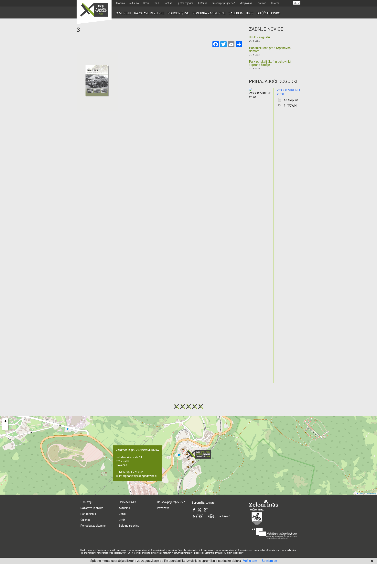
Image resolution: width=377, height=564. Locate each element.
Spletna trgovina (185, 3)
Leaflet (360, 493)
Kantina (168, 3)
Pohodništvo (178, 13)
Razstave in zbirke (149, 13)
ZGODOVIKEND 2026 (288, 92)
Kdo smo (120, 3)
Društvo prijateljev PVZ (223, 3)
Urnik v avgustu (259, 37)
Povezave (261, 3)
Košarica (202, 3)
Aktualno (134, 3)
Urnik (146, 3)
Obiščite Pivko (268, 13)
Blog (249, 13)
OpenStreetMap (371, 493)
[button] (200, 454)
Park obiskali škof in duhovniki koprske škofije (270, 63)
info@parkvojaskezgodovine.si (138, 475)
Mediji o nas (246, 3)
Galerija (236, 13)
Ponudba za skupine (208, 13)
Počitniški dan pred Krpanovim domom (270, 49)
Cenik (156, 3)
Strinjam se (269, 561)
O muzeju (123, 13)
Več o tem (250, 561)
